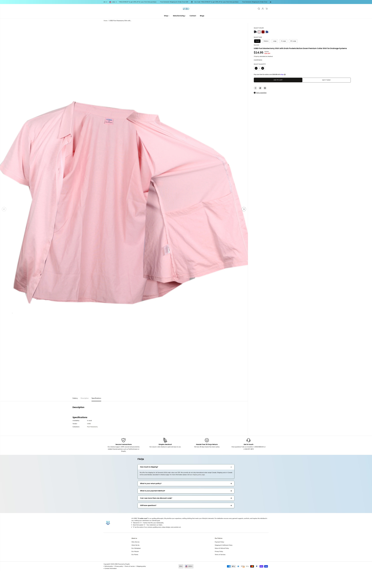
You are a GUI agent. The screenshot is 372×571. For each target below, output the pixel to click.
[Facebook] (255, 88)
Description (85, 398)
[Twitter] (260, 88)
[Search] (259, 8)
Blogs (202, 16)
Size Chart (256, 45)
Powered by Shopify (124, 564)
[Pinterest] (265, 88)
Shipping (256, 56)
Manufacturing (179, 16)
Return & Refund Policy (222, 548)
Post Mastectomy (92, 427)
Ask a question (261, 93)
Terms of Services (220, 554)
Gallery (75, 398)
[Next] (244, 209)
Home (105, 21)
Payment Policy (219, 542)
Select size (258, 37)
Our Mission (135, 551)
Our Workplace (136, 548)
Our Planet (134, 554)
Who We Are (135, 542)
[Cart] (266, 8)
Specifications (96, 398)
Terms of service (130, 566)
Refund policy (109, 566)
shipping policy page (198, 475)
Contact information (111, 568)
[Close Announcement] (270, 2)
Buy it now (326, 80)
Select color (259, 28)
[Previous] (4, 209)
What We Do (135, 545)
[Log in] (262, 8)
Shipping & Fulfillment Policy (223, 545)
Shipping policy (141, 566)
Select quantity (260, 64)
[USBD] (186, 8)
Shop (166, 16)
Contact (193, 16)
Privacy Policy (219, 551)
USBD (89, 424)
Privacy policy (119, 566)
